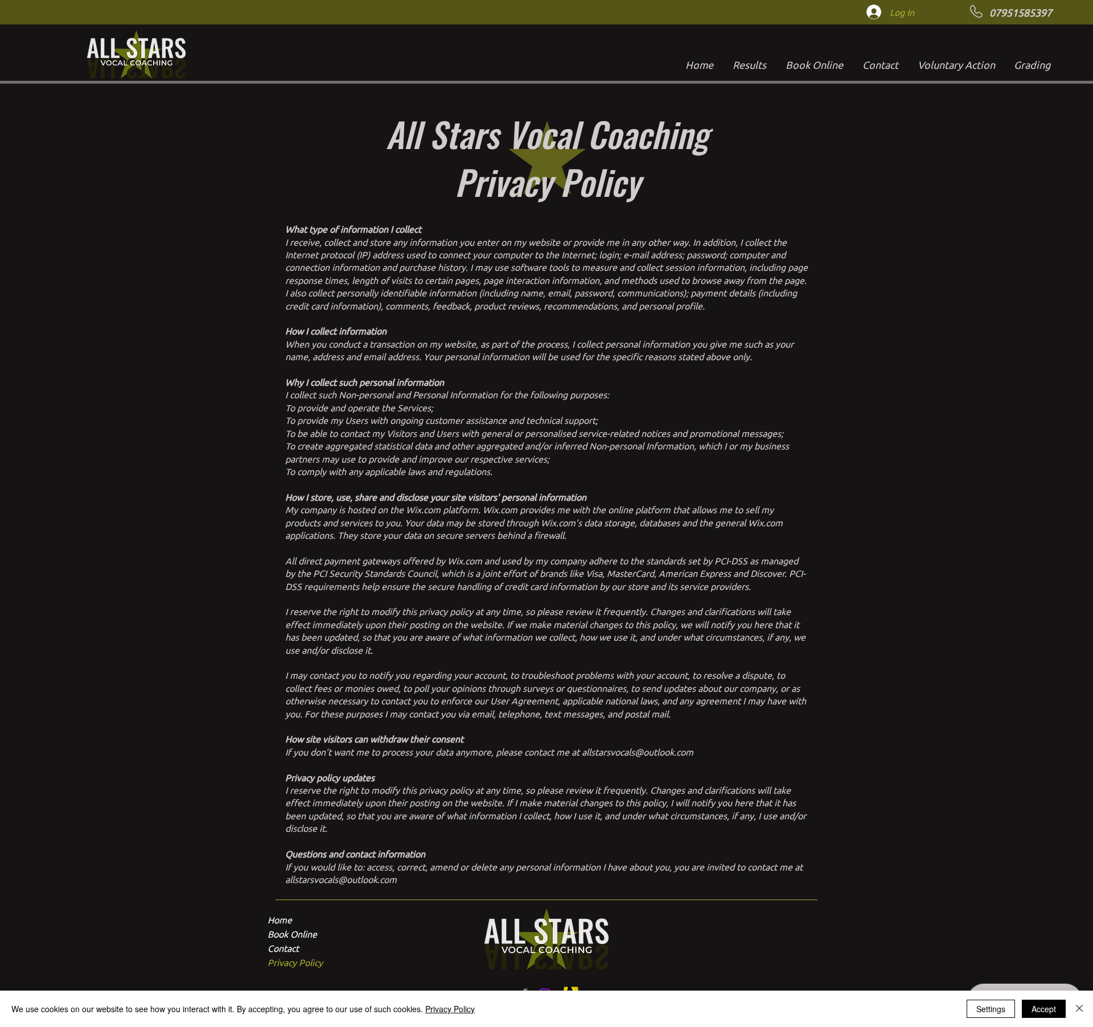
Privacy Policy (295, 962)
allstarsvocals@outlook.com (637, 751)
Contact (283, 948)
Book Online (292, 933)
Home (280, 919)
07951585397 (1020, 12)
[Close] (1079, 1009)
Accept (1044, 1008)
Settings (990, 1008)
